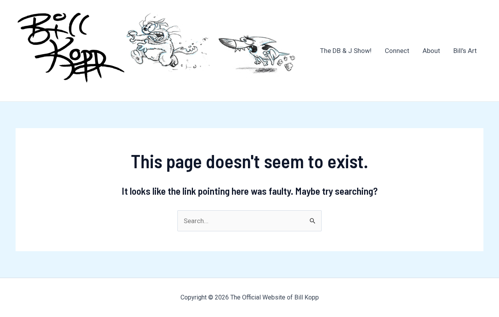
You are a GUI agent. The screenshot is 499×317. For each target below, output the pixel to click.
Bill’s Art (465, 51)
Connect (397, 51)
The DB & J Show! (346, 51)
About (431, 51)
